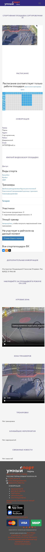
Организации (17, 496)
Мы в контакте (17, 489)
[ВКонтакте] (3, 250)
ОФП (4, 180)
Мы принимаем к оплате (17, 517)
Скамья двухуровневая (10, 194)
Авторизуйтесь (7, 223)
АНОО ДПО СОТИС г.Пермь (17, 474)
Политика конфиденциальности (22, 543)
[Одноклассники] (6, 250)
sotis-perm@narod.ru (17, 481)
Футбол (4, 177)
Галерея (6, 201)
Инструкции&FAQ (18, 498)
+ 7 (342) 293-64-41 (14, 479)
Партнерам (15, 493)
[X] (9, 250)
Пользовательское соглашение (22, 544)
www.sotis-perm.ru (16, 483)
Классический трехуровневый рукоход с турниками (20, 191)
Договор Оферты (18, 491)
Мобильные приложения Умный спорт (20, 502)
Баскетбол (5, 175)
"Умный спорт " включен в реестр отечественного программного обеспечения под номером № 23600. (22, 538)
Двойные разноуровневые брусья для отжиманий (19, 189)
